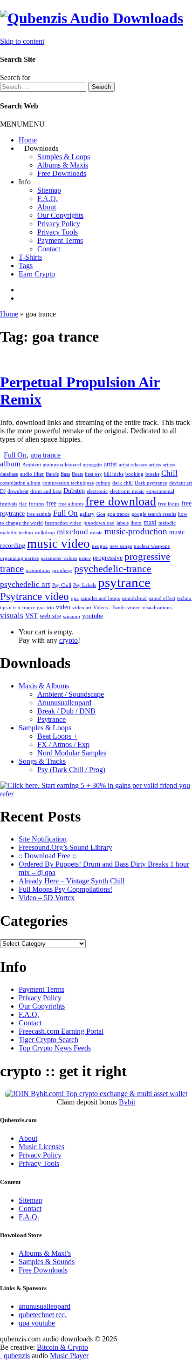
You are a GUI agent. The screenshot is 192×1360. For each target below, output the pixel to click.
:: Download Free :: (47, 856)
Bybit (127, 1102)
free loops (168, 503)
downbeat (17, 491)
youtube (92, 615)
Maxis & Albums (44, 686)
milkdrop (45, 532)
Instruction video (63, 522)
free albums (70, 503)
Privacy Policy (58, 224)
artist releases (133, 464)
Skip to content (22, 41)
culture (103, 482)
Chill (169, 473)
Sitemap (49, 190)
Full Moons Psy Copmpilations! (65, 889)
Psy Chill (61, 585)
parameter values (59, 558)
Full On (15, 455)
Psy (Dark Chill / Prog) (71, 770)
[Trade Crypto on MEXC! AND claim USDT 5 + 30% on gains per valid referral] (96, 794)
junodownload (99, 522)
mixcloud (72, 531)
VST (31, 615)
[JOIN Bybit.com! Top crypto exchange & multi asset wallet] (96, 1093)
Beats (77, 474)
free (51, 503)
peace (85, 558)
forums (36, 503)
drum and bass (46, 491)
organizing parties (19, 558)
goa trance (45, 455)
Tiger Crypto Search (48, 1040)
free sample (39, 514)
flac (23, 503)
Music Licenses (41, 1147)
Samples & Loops (63, 157)
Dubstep (74, 490)
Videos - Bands (109, 607)
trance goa (33, 607)
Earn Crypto (37, 274)
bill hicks (113, 474)
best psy (93, 474)
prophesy (62, 570)
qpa (75, 598)
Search (101, 86)
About (46, 207)
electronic (97, 491)
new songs (121, 546)
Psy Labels (84, 585)
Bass (65, 474)
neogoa (100, 546)
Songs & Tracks (42, 761)
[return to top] (1, 1356)
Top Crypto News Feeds (55, 1048)
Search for (15, 77)
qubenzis (17, 1356)
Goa (100, 514)
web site (50, 615)
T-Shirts (30, 257)
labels (123, 522)
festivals (8, 503)
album (10, 463)
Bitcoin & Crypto (62, 1347)
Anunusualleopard (64, 703)
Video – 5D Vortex (47, 898)
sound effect (162, 598)
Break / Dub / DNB (66, 711)
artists (155, 464)
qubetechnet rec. (43, 1315)
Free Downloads (61, 173)
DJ (3, 491)
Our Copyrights (60, 215)
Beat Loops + (57, 736)
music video (58, 544)
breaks (152, 474)
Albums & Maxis (62, 165)
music (96, 532)
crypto (68, 640)
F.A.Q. (47, 198)
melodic (167, 522)
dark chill (122, 482)
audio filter (32, 474)
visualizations (157, 607)
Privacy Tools (57, 232)
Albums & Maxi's (45, 1253)
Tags (26, 265)
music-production (135, 531)
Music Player (69, 1356)
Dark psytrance (151, 482)
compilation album (20, 482)
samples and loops (100, 598)
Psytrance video (34, 596)
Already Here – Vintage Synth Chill (71, 881)
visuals (11, 615)
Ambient (31, 464)
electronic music (127, 491)
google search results (153, 514)
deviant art (180, 482)
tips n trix (10, 607)
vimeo (134, 607)
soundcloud (134, 598)
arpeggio (92, 464)
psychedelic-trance (112, 568)
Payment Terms (60, 240)
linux (136, 522)
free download (120, 501)
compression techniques (68, 482)
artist (110, 464)
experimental (160, 491)
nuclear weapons (152, 546)
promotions (38, 570)
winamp (71, 616)
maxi (150, 522)
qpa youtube (37, 1323)
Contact (48, 249)
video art (81, 607)
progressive (108, 557)
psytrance (124, 582)
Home (28, 140)
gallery (87, 514)
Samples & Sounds (47, 1262)
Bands (52, 474)
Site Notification (43, 839)
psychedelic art (25, 584)
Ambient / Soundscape (70, 694)
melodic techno (16, 532)
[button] (22, 124)
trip (50, 607)
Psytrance (51, 719)
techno (184, 598)
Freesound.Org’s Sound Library (65, 847)
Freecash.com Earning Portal (61, 1031)
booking (134, 474)
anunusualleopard (62, 464)
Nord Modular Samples (71, 753)
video (63, 607)
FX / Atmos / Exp (63, 744)
